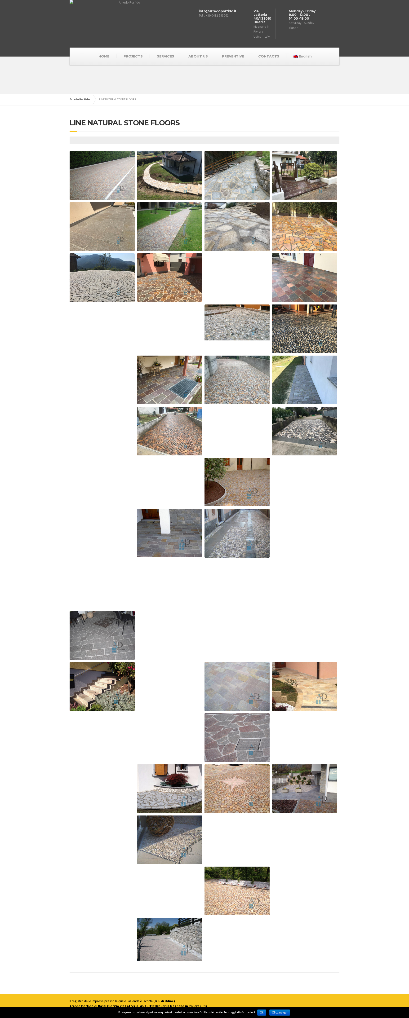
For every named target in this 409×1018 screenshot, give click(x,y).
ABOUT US (198, 56)
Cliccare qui (279, 1012)
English (305, 56)
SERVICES (165, 56)
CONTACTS (268, 56)
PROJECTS (133, 56)
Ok (261, 1012)
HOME (103, 56)
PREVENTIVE (233, 56)
